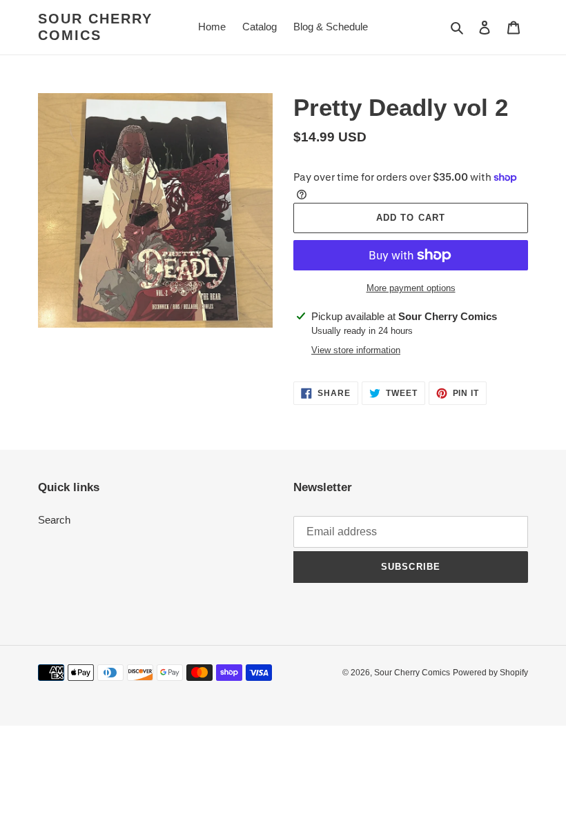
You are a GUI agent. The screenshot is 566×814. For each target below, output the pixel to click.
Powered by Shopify (490, 672)
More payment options (411, 288)
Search (54, 520)
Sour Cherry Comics (95, 27)
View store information (355, 350)
